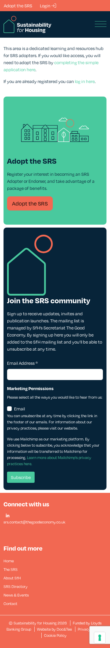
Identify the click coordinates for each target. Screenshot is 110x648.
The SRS (11, 569)
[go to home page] (27, 24)
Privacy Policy (89, 629)
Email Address (22, 363)
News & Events (16, 595)
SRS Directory (16, 586)
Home (9, 561)
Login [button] (45, 6)
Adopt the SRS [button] (18, 6)
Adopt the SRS (30, 203)
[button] (7, 516)
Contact (10, 603)
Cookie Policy (55, 635)
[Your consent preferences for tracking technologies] (99, 637)
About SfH (12, 578)
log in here (85, 81)
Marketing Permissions (30, 388)
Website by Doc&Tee (55, 629)
